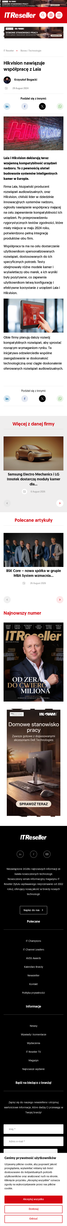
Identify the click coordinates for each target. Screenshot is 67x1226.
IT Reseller (9, 51)
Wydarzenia (33, 1043)
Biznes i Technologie (31, 51)
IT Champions (33, 941)
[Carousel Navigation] (33, 503)
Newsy (33, 1026)
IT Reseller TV (33, 1052)
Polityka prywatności (33, 993)
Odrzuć (33, 1219)
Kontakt (33, 984)
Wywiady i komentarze (33, 1034)
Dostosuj (33, 1209)
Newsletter (33, 975)
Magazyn (34, 1060)
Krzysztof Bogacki (25, 79)
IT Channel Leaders (33, 949)
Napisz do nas (31, 910)
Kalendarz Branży (33, 967)
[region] (33, 1189)
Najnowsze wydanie (33, 1069)
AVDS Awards (33, 958)
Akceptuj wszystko (33, 1199)
